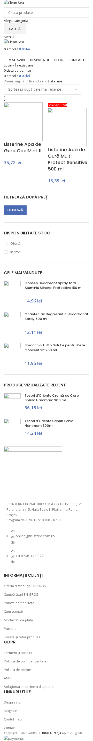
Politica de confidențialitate (25, 661)
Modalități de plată (18, 620)
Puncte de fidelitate (19, 603)
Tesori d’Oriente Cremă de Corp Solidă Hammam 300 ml (52, 398)
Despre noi (12, 702)
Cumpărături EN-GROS (21, 594)
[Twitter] (40, 488)
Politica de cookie (17, 669)
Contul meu (13, 719)
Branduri (36, 81)
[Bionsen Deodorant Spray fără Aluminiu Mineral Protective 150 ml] (12, 292)
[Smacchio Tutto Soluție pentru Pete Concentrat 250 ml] (12, 355)
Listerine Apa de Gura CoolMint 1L (23, 147)
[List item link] (46, 549)
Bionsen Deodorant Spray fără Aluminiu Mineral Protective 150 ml (53, 285)
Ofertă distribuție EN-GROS (25, 586)
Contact (10, 727)
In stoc (15, 252)
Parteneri (11, 628)
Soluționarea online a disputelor (29, 686)
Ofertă (15, 243)
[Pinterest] (54, 488)
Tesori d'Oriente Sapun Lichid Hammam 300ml (49, 423)
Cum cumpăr (13, 611)
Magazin (10, 710)
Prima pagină (14, 81)
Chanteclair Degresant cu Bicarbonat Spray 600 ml (56, 316)
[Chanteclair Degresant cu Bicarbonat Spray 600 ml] (12, 323)
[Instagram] (26, 488)
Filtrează (15, 210)
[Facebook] (12, 488)
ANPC (8, 678)
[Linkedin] (67, 488)
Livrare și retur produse (22, 637)
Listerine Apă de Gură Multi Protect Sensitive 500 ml (67, 159)
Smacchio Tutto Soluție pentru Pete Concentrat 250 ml (55, 347)
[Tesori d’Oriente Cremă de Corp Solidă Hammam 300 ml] (12, 402)
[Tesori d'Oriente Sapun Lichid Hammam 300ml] (12, 427)
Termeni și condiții (18, 652)
